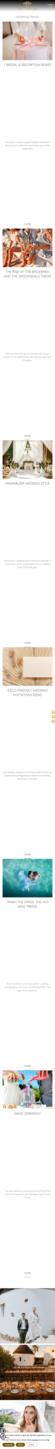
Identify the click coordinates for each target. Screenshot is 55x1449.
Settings (31, 1445)
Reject (20, 1445)
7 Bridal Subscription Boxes (27, 65)
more (27, 224)
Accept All (8, 1445)
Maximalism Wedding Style (27, 483)
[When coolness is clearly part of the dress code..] (27, 1316)
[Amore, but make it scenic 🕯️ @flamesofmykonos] (27, 1372)
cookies (35, 1440)
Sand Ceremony (27, 1113)
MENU (51, 5)
